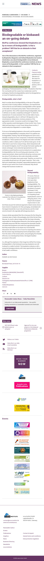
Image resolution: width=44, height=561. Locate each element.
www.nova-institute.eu (10, 522)
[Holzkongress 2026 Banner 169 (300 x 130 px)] (22, 453)
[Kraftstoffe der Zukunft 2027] (22, 485)
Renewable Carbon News (10, 15)
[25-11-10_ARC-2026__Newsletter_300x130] (22, 437)
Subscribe (10, 308)
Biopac (4, 270)
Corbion (4, 276)
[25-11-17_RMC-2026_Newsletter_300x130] (22, 428)
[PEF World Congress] (22, 477)
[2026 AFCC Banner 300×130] (22, 469)
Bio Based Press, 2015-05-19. (11, 263)
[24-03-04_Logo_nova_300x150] (22, 380)
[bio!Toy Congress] (22, 494)
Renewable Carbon (9, 528)
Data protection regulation (31, 539)
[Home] (31, 3)
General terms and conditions (32, 536)
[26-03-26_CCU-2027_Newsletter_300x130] (22, 445)
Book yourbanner (22, 362)
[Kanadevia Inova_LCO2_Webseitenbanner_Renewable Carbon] (22, 26)
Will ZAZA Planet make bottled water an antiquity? (11, 327)
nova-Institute (7, 547)
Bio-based (24, 15)
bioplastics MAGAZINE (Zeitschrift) (13, 272)
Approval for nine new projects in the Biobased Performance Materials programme (31, 328)
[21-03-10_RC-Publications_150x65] (22, 388)
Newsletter (6, 544)
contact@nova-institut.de (11, 520)
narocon (4, 287)
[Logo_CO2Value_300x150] (22, 403)
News (5, 539)
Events (5, 530)
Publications (7, 533)
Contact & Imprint (28, 533)
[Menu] (6, 4)
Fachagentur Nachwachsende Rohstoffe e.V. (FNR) (17, 280)
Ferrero (4, 282)
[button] (4, 293)
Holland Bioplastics (8, 285)
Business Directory (8, 541)
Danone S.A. (6, 278)
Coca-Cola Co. (6, 274)
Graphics (6, 536)
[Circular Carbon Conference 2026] (22, 461)
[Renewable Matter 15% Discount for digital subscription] (22, 411)
